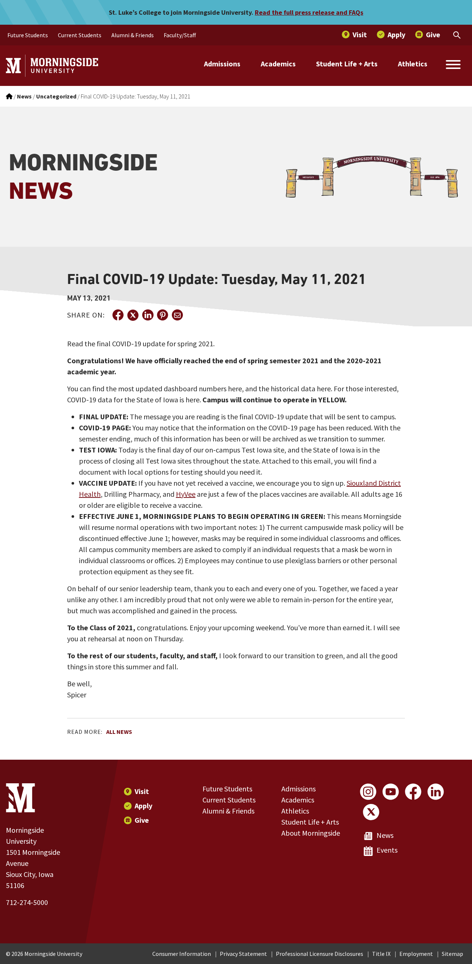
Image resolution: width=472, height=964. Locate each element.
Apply (143, 805)
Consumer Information (181, 953)
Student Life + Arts (347, 63)
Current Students (229, 799)
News (384, 835)
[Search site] (453, 66)
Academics (278, 63)
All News (119, 731)
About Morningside (310, 833)
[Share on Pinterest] (162, 314)
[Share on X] (132, 314)
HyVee (185, 494)
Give (142, 820)
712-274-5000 (27, 902)
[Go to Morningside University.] (9, 96)
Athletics (412, 63)
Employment (416, 953)
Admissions (222, 63)
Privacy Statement (243, 953)
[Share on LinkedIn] (147, 314)
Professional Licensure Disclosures (319, 953)
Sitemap (452, 953)
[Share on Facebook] (118, 314)
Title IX (381, 953)
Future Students (227, 788)
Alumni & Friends (228, 810)
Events (387, 849)
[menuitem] (27, 35)
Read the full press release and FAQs (309, 12)
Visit (142, 791)
